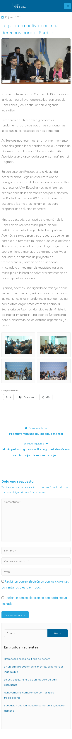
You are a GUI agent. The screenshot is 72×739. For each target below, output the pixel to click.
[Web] (36, 572)
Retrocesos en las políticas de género (27, 659)
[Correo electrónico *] (36, 561)
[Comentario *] (36, 541)
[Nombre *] (36, 550)
